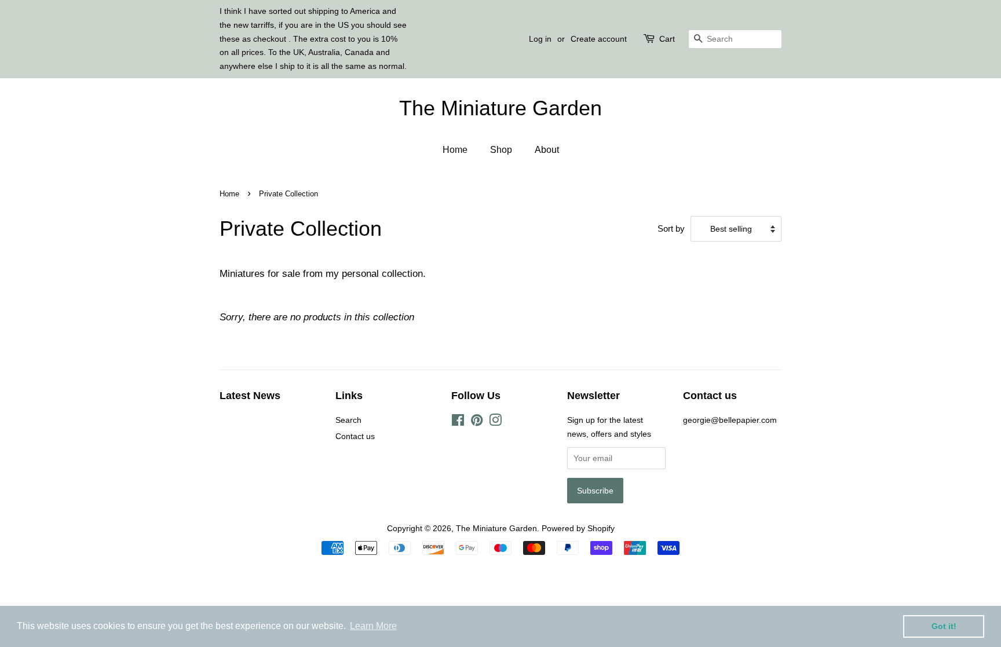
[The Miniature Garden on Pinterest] (476, 422)
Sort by (671, 228)
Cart (667, 38)
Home (455, 150)
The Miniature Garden (500, 108)
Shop (501, 150)
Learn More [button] (373, 626)
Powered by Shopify (578, 528)
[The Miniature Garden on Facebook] (458, 422)
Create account (599, 38)
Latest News (250, 395)
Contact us (355, 436)
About (547, 150)
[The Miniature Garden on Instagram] (495, 422)
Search (348, 420)
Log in (540, 38)
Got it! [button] (943, 626)
